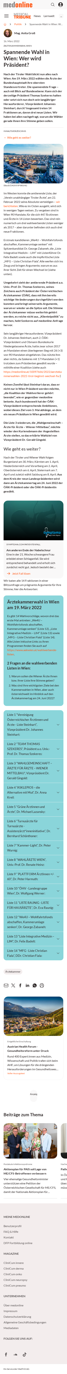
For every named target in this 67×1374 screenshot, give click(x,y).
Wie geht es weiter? (19, 137)
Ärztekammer (13, 971)
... (61, 16)
